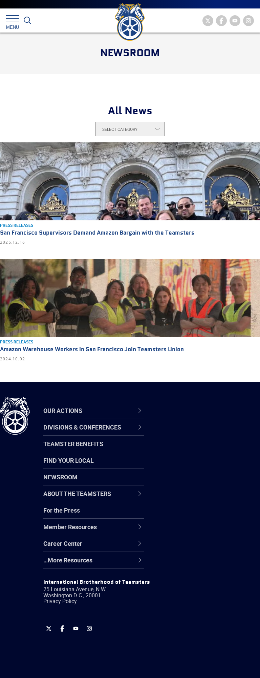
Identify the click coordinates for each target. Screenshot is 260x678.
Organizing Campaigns (198, 434)
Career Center (191, 410)
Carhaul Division (189, 499)
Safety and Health (192, 466)
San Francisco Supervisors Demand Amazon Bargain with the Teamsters (97, 233)
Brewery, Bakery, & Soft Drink (207, 466)
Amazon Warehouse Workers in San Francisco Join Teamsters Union (92, 350)
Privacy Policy (60, 601)
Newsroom (60, 477)
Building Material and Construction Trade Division (205, 482)
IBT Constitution (189, 499)
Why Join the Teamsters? (202, 434)
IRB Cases (181, 515)
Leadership (183, 450)
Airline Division (187, 434)
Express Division (190, 531)
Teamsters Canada (194, 482)
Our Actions (187, 410)
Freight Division (188, 564)
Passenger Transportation (203, 645)
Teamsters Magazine (196, 450)
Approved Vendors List (198, 499)
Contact (178, 434)
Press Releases (16, 225)
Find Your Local (68, 460)
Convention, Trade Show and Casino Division (206, 515)
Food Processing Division (201, 548)
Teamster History (191, 466)
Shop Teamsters (190, 466)
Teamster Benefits (73, 444)
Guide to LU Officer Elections (206, 515)
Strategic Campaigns (196, 450)
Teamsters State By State (202, 434)
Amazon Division (190, 450)
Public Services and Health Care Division (203, 661)
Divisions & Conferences (207, 410)
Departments (185, 482)
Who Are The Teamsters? (202, 434)
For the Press (61, 510)
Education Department (198, 450)
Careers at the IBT (192, 450)
